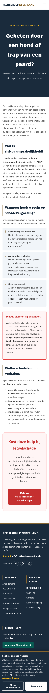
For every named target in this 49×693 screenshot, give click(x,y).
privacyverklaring (10, 678)
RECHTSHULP (18, 4)
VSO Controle (9, 588)
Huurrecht (7, 593)
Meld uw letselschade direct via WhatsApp (24, 497)
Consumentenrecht (12, 613)
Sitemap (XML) (33, 607)
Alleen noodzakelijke (13, 686)
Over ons (30, 592)
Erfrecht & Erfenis (11, 603)
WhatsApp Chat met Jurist (18, 645)
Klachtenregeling (34, 602)
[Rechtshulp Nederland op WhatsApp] (29, 563)
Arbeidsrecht (9, 583)
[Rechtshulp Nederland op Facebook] (16, 563)
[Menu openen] (44, 5)
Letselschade (9, 598)
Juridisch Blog (33, 587)
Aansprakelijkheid (11, 608)
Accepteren (36, 686)
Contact (30, 597)
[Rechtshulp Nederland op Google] (22, 563)
